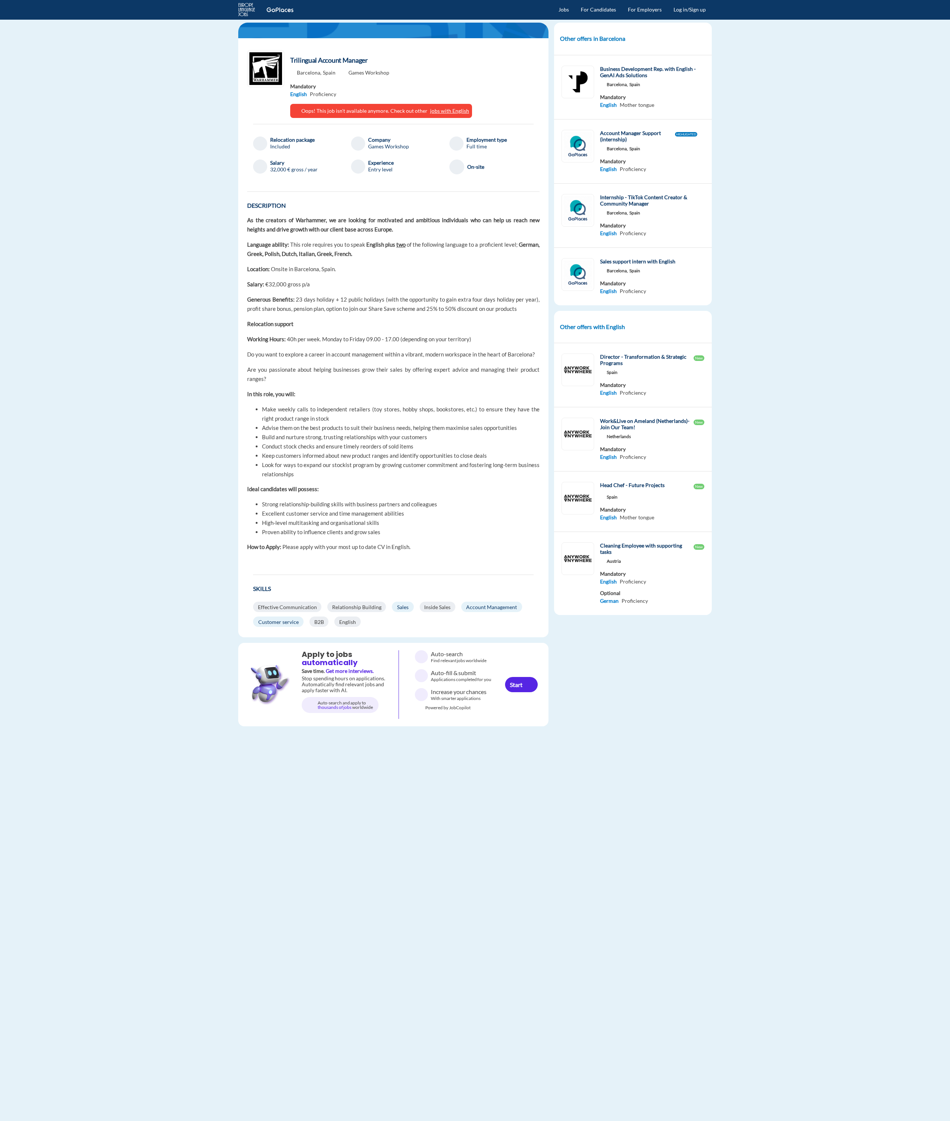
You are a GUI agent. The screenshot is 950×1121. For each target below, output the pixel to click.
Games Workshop (368, 72)
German (609, 601)
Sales (403, 607)
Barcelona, (309, 72)
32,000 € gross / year (294, 169)
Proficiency (323, 94)
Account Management (491, 607)
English (298, 94)
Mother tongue (637, 105)
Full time (476, 146)
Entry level (380, 169)
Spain (329, 72)
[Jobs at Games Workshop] (265, 68)
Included (280, 146)
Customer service (278, 622)
